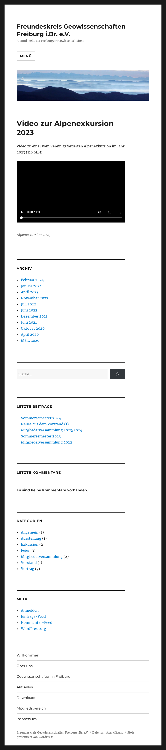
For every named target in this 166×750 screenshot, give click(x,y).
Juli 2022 (28, 304)
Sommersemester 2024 (41, 418)
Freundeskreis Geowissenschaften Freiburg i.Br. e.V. (52, 732)
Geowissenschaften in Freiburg (43, 676)
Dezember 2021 (34, 316)
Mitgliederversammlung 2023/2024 (51, 430)
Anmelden (30, 610)
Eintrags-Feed (33, 616)
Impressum (27, 719)
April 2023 (29, 292)
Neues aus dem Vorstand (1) (45, 424)
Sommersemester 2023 (41, 436)
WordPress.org (33, 628)
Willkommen (28, 655)
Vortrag (27, 568)
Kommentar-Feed (36, 622)
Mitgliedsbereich (31, 708)
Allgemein (29, 532)
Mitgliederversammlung (42, 556)
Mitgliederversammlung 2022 (46, 442)
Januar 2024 (31, 286)
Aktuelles (25, 687)
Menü (26, 56)
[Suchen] (117, 374)
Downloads (26, 698)
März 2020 (30, 340)
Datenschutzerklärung (107, 732)
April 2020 (30, 334)
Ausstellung (31, 538)
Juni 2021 (29, 322)
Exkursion (29, 544)
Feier (25, 550)
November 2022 (34, 298)
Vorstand (29, 562)
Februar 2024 (32, 280)
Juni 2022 (29, 310)
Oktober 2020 (33, 328)
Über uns (25, 666)
